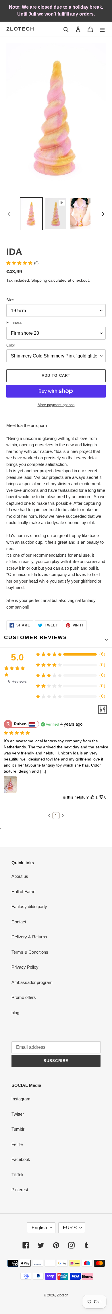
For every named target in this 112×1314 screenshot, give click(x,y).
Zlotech (20, 29)
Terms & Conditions (29, 952)
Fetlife (17, 1144)
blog (15, 1012)
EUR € (70, 1227)
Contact (18, 921)
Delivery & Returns (29, 936)
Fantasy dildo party (29, 906)
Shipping (39, 280)
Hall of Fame (23, 891)
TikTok (17, 1174)
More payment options (56, 405)
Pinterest (19, 1189)
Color (10, 345)
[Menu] (102, 29)
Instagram (20, 1098)
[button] (49, 816)
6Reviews (17, 681)
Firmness (14, 322)
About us (19, 876)
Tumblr (17, 1129)
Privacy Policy (24, 967)
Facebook (20, 1159)
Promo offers (23, 997)
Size (10, 300)
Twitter (17, 1114)
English (39, 1227)
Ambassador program (32, 982)
